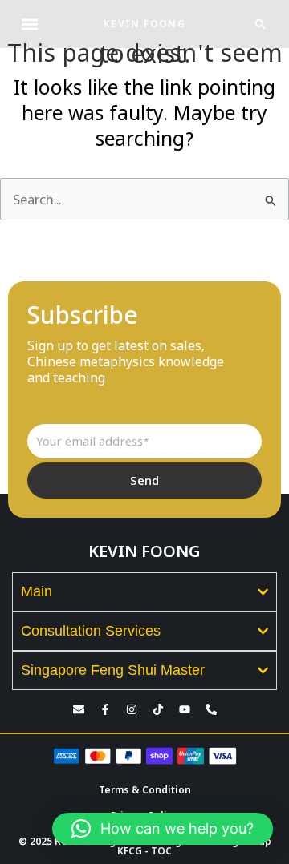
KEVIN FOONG (144, 24)
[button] (29, 24)
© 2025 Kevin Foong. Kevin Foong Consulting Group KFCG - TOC (144, 846)
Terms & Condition (145, 790)
